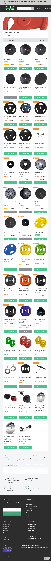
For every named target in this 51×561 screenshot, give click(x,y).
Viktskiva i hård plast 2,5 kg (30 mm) (25, 58)
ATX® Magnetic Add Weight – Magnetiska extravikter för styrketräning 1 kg (9, 439)
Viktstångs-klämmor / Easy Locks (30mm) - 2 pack (9, 407)
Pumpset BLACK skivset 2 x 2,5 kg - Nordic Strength (10, 290)
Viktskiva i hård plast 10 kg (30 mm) (25, 88)
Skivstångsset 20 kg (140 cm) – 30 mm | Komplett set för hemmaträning (25, 407)
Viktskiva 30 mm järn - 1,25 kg (24, 173)
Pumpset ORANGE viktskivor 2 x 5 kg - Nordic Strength (24, 290)
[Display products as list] (45, 40)
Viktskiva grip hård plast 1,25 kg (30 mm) (10, 117)
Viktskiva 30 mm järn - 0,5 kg (9, 173)
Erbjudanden (6, 539)
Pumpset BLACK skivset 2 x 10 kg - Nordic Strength (10, 320)
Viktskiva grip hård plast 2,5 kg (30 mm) (40, 117)
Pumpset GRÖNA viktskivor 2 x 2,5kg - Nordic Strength (39, 259)
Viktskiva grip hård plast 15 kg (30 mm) (25, 144)
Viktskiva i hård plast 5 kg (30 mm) (40, 58)
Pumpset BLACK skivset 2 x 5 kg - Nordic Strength (40, 289)
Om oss (28, 513)
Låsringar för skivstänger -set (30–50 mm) (10, 378)
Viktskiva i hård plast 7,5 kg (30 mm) (10, 88)
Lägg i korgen (10, 68)
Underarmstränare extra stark (40, 378)
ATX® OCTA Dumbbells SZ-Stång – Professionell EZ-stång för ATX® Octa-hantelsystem (25, 439)
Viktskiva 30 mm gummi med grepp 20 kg (10, 258)
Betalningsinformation (31, 506)
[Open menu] (3, 8)
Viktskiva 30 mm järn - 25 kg (25, 231)
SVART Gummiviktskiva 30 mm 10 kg (39, 320)
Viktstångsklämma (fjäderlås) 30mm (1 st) (40, 144)
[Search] (32, 8)
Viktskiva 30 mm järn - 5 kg (10, 202)
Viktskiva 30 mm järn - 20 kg (10, 231)
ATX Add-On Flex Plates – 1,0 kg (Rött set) (25, 351)
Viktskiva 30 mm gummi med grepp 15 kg (40, 231)
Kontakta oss (29, 510)
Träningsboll (6, 526)
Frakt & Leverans (30, 508)
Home (4, 14)
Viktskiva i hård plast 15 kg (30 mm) (40, 88)
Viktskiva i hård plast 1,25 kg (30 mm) (10, 58)
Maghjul (5, 533)
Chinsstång (5, 530)
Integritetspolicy (30, 515)
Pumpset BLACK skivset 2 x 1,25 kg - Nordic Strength (25, 379)
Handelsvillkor (29, 502)
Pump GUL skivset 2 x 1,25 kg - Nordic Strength (25, 258)
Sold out (10, 97)
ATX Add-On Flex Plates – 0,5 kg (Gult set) (40, 351)
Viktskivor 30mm (10, 14)
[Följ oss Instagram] (6, 548)
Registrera (12, 514)
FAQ (27, 517)
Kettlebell (5, 535)
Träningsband (6, 528)
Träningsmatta (6, 524)
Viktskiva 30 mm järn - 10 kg (25, 202)
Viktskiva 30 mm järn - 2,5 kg (39, 173)
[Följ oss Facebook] (4, 548)
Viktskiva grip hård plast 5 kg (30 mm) (25, 117)
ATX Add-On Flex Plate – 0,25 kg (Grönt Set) (10, 351)
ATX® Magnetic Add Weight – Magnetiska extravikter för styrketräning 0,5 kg (39, 408)
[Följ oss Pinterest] (9, 548)
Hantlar (4, 537)
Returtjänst (29, 504)
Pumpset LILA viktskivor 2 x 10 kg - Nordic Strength (25, 321)
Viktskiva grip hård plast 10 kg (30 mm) (10, 144)
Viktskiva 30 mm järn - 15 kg (40, 202)
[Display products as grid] (43, 40)
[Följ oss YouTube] (11, 548)
